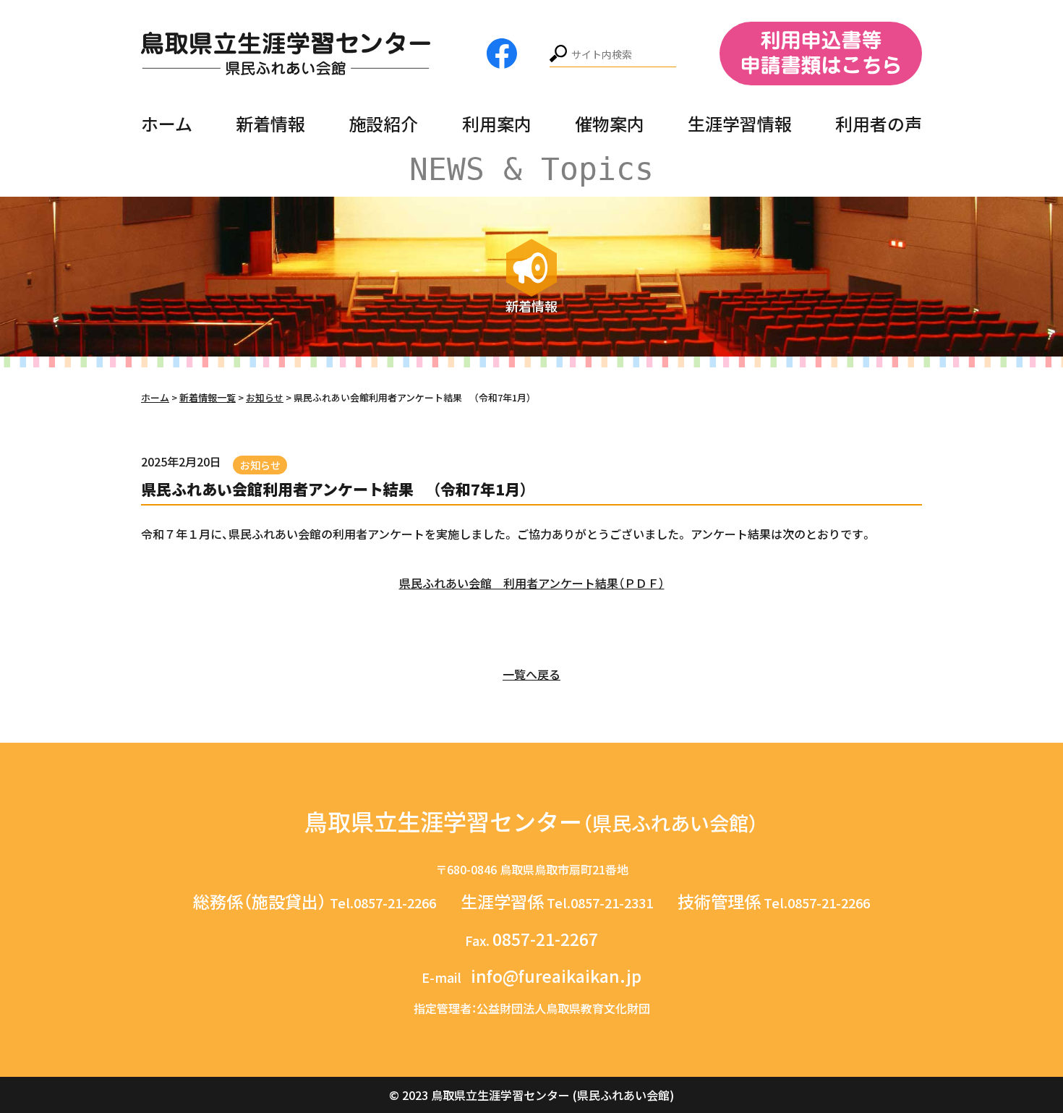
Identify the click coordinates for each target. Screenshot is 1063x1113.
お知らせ (260, 465)
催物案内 (609, 123)
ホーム (166, 123)
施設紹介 (383, 123)
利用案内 (497, 123)
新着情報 (270, 123)
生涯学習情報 (740, 123)
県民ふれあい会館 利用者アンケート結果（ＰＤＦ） (532, 583)
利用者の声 (878, 123)
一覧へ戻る (531, 674)
